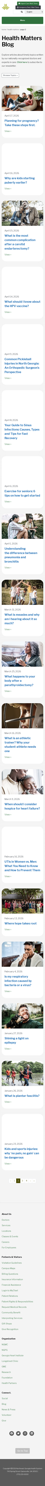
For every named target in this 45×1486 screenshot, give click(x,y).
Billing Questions (10, 1274)
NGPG (5, 1350)
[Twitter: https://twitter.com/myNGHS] (18, 1433)
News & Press (8, 1409)
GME (4, 1366)
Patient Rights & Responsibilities (17, 1301)
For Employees (9, 1247)
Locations (6, 1231)
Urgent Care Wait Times (29, 3)
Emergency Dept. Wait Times (28, 7)
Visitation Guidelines (12, 1263)
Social (5, 1398)
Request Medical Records (14, 1307)
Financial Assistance (11, 1285)
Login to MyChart (10, 1290)
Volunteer (6, 1415)
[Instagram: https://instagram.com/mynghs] (25, 1433)
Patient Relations (10, 1296)
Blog (4, 1404)
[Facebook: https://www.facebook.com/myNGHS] (11, 1433)
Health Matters (13, 29)
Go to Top (22, 1450)
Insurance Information (12, 1279)
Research (6, 1372)
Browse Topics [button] (9, 75)
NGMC (5, 1344)
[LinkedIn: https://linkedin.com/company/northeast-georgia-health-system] (31, 1433)
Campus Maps (8, 1268)
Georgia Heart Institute (13, 1355)
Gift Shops (7, 1323)
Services (6, 1225)
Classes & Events (10, 1236)
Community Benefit (11, 1312)
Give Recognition (10, 1329)
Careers (5, 1242)
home (4, 29)
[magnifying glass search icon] (22, 12)
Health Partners (9, 1383)
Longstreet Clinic (10, 1361)
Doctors (5, 1220)
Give (4, 1420)
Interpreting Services (12, 1318)
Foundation (7, 1377)
